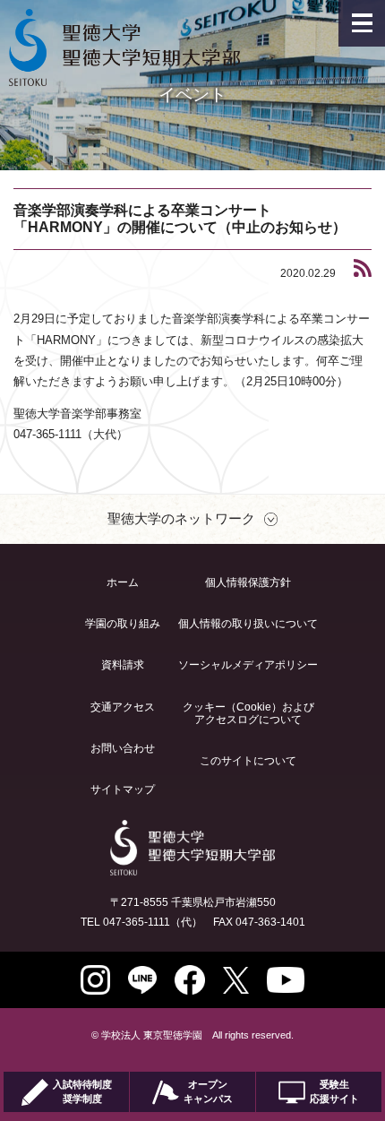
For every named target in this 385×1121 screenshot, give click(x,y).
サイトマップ (122, 789)
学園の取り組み (122, 623)
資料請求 (122, 665)
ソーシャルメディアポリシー (248, 665)
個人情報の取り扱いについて (248, 623)
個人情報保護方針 (248, 582)
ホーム (123, 582)
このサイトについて (248, 761)
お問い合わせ (122, 748)
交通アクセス (122, 707)
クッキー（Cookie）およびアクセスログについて (248, 713)
